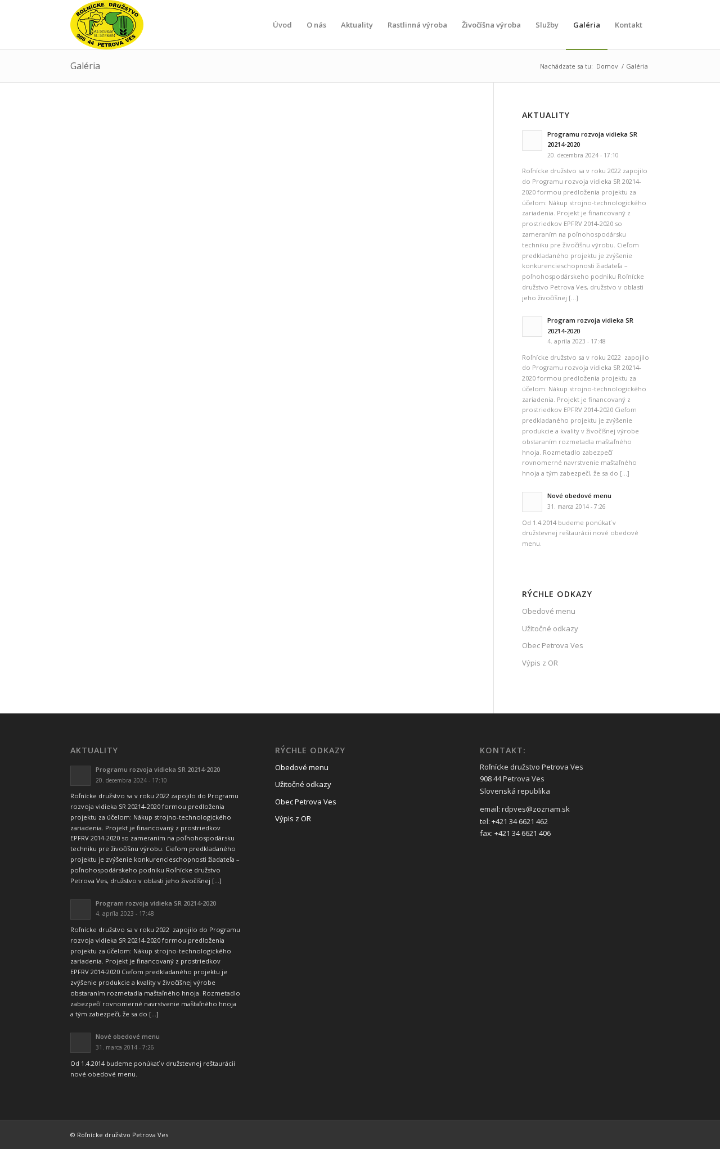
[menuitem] (282, 24)
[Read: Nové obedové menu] (532, 502)
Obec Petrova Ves (552, 645)
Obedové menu (548, 611)
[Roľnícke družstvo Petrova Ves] (106, 24)
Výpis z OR (540, 663)
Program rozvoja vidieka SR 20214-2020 (156, 903)
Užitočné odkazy (550, 628)
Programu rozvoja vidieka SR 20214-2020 (158, 769)
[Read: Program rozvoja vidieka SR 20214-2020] (532, 326)
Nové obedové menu (579, 495)
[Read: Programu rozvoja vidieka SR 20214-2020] (532, 140)
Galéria (85, 66)
